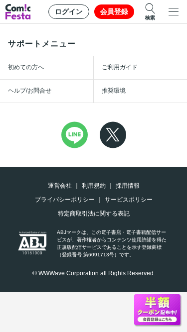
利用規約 (94, 185)
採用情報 (128, 185)
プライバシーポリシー (65, 199)
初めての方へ (26, 67)
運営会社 (60, 185)
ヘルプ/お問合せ (29, 90)
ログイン (69, 11)
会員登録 (114, 11)
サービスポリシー (129, 199)
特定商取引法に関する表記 (94, 213)
